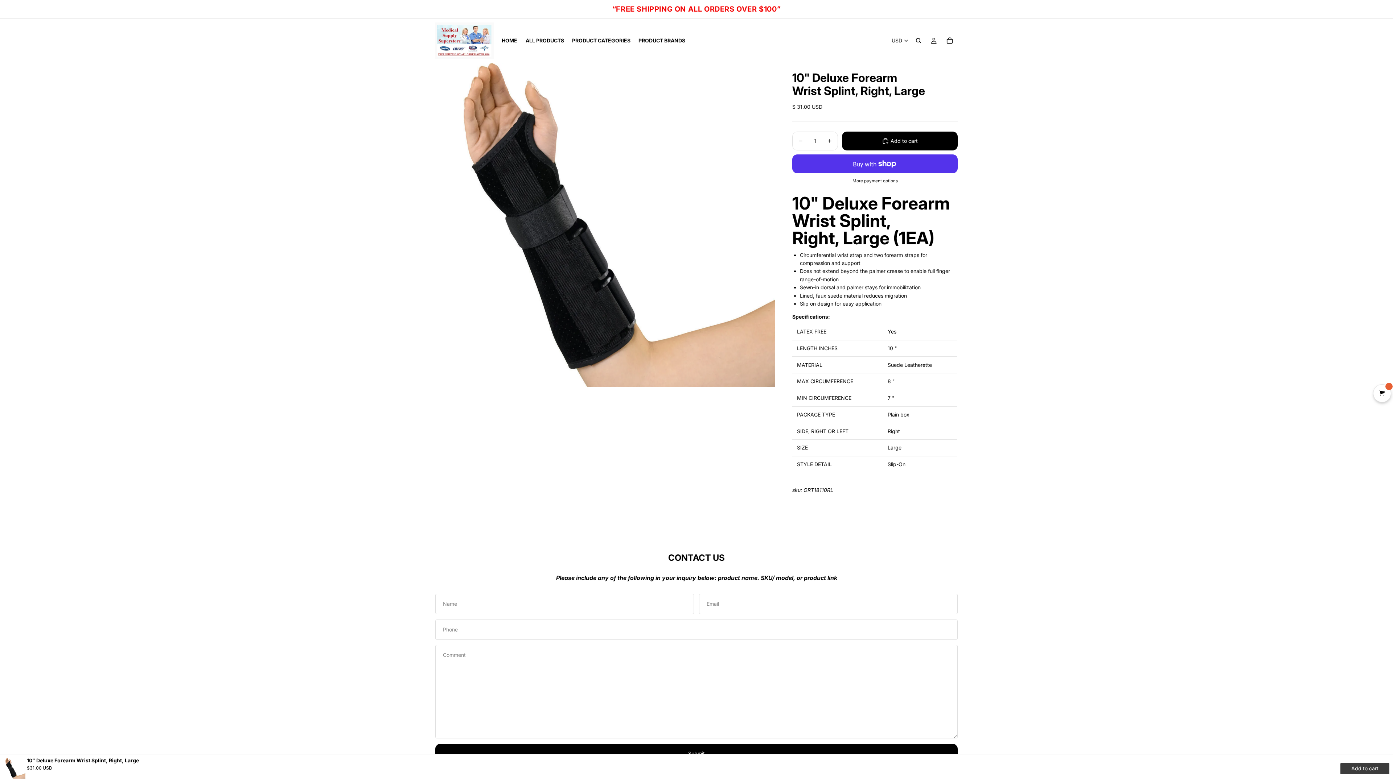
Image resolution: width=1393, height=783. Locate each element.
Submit (696, 753)
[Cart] (950, 41)
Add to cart (904, 141)
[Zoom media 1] (605, 225)
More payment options (875, 180)
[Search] (918, 41)
